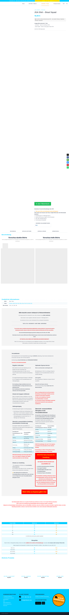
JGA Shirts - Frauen (39, 9)
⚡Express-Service (56, 3)
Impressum (5, 605)
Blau (21, 303)
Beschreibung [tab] (13, 231)
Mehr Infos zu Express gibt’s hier (35, 492)
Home (23, 3)
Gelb (29, 303)
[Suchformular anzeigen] (66, 3)
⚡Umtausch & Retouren (7, 596)
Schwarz (10, 303)
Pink (25, 303)
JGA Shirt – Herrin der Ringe (43, 576)
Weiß (14, 303)
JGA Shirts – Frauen (45, 3)
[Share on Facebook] (68, 157)
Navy (18, 303)
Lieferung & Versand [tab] (42, 231)
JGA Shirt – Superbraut (26, 576)
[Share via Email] (68, 160)
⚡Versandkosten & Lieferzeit (8, 597)
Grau (16, 303)
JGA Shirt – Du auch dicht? (9, 576)
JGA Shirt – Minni (59, 576)
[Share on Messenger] (68, 162)
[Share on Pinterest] (68, 165)
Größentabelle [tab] (55, 231)
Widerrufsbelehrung (6, 602)
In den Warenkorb (42, 204)
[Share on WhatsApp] (68, 167)
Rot (27, 303)
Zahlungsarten (5, 599)
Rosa (23, 303)
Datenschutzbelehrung (7, 604)
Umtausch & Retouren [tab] (26, 231)
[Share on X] (68, 155)
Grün (31, 303)
